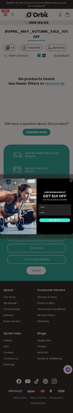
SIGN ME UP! (54, 220)
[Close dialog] (71, 181)
